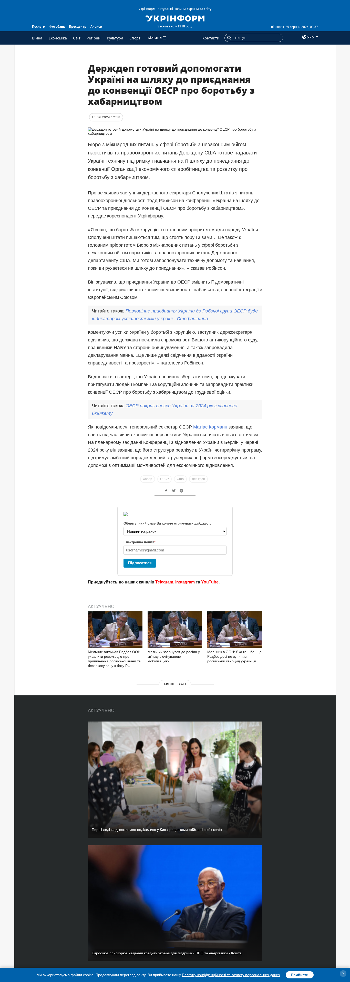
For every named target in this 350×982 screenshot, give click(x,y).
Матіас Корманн (210, 427)
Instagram (185, 582)
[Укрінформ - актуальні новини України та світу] (175, 18)
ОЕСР (164, 479)
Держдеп (198, 479)
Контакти (210, 38)
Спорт (135, 38)
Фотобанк (57, 26)
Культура (115, 38)
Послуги (38, 26)
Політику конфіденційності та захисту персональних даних (231, 975)
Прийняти (299, 975)
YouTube (210, 582)
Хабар (147, 479)
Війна (37, 38)
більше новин (175, 684)
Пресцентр (77, 26)
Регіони (93, 38)
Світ (76, 38)
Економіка (58, 38)
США (180, 479)
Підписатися (140, 563)
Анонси (96, 26)
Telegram (164, 582)
